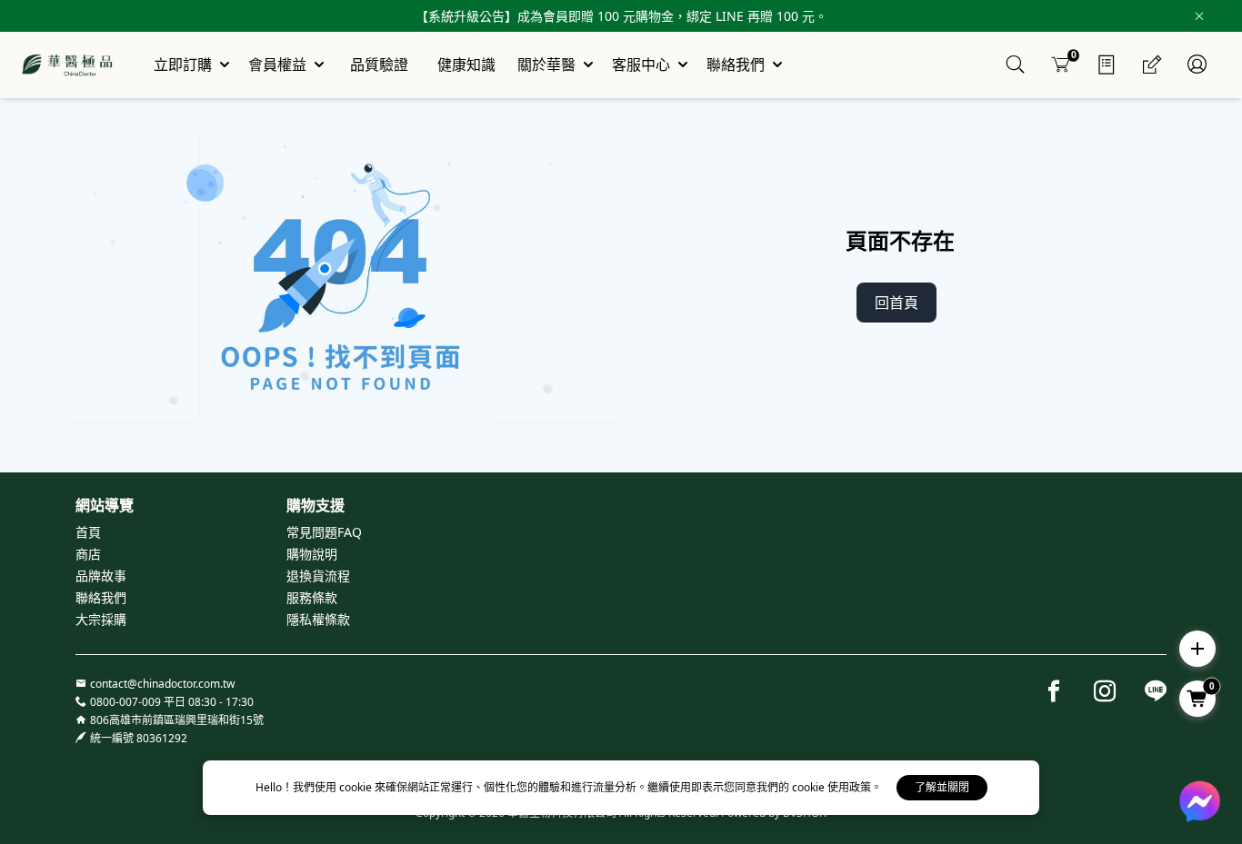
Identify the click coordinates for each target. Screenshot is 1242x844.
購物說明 (311, 553)
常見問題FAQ (324, 532)
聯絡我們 (100, 597)
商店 (88, 553)
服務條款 (311, 597)
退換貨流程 (318, 575)
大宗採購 (100, 619)
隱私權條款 (318, 619)
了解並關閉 (942, 787)
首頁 (88, 532)
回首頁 (896, 303)
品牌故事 (100, 575)
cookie (357, 787)
